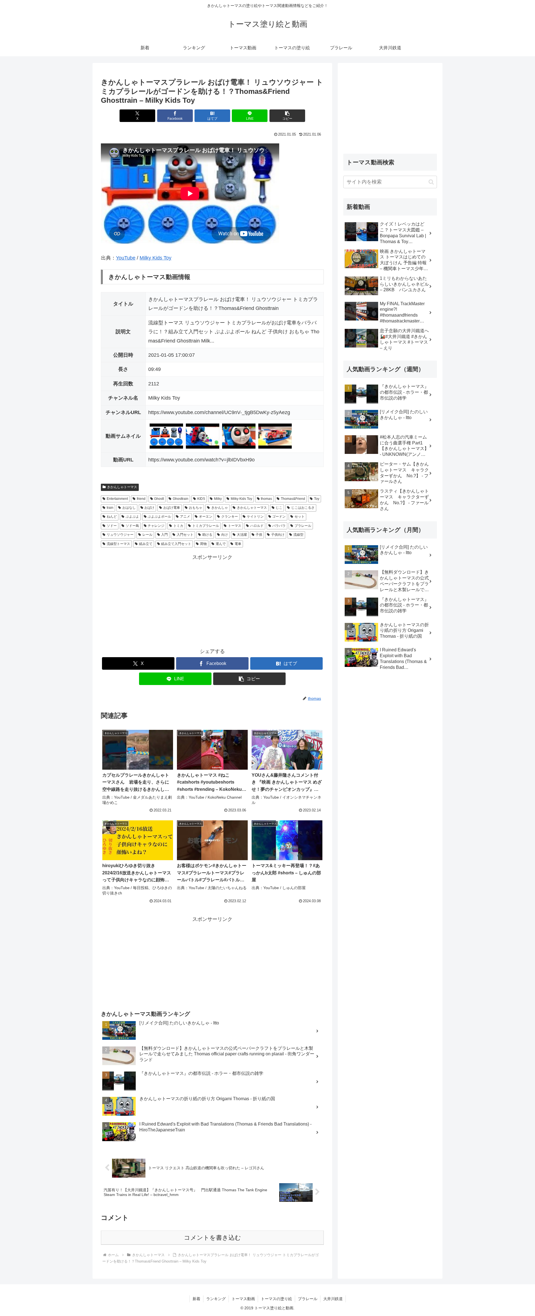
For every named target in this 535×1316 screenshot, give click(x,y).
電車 (238, 544)
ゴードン (279, 516)
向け (224, 535)
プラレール (303, 526)
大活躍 (242, 535)
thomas (266, 499)
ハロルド (257, 526)
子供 (259, 535)
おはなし (129, 508)
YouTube (125, 258)
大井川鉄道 (333, 1299)
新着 (196, 1299)
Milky (218, 499)
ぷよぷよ (132, 516)
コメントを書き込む (212, 1237)
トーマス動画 (243, 1299)
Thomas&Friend (293, 499)
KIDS (201, 499)
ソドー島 (132, 526)
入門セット (185, 535)
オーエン (205, 516)
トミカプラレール (205, 526)
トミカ (178, 526)
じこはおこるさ (303, 508)
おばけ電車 (171, 508)
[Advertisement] (212, 601)
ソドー (112, 526)
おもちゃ (195, 508)
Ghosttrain (180, 499)
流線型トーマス (118, 544)
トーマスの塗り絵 (276, 1299)
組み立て (145, 544)
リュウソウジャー (120, 535)
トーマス (234, 526)
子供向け (277, 535)
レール (147, 535)
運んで (221, 544)
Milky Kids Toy (155, 258)
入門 (164, 535)
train (110, 508)
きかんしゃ (219, 508)
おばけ (149, 508)
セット (300, 516)
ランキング (216, 1299)
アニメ (185, 516)
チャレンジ (156, 526)
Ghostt (159, 499)
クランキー (229, 516)
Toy (316, 499)
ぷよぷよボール (159, 516)
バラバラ (279, 526)
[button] (287, 115)
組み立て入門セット (176, 544)
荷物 (203, 544)
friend (141, 499)
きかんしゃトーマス (122, 487)
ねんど (112, 516)
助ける (207, 535)
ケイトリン (255, 516)
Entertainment (117, 499)
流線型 (298, 535)
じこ (279, 508)
